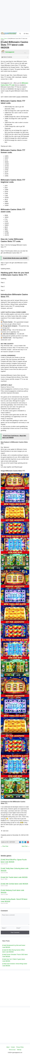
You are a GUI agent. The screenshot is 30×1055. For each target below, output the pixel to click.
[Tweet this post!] (23, 842)
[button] (15, 481)
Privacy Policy (20, 1047)
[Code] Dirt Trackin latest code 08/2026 (14, 877)
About (7, 1047)
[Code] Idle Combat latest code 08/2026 (14, 884)
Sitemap (19, 1049)
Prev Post (5, 846)
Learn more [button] (5, 830)
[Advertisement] (15, 16)
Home (2, 38)
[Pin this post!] (28, 842)
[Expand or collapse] (27, 57)
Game (5, 38)
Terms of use (12, 1049)
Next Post (25, 846)
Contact (13, 1047)
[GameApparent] (9, 34)
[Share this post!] (20, 842)
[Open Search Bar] (20, 34)
